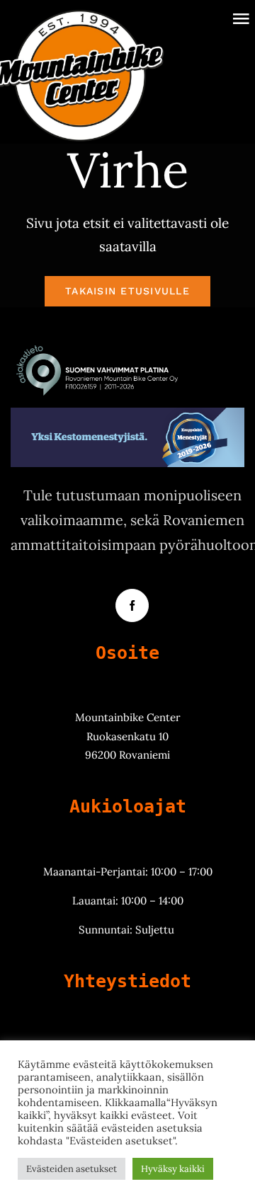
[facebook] (132, 605)
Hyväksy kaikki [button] (173, 1169)
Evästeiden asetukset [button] (71, 1169)
